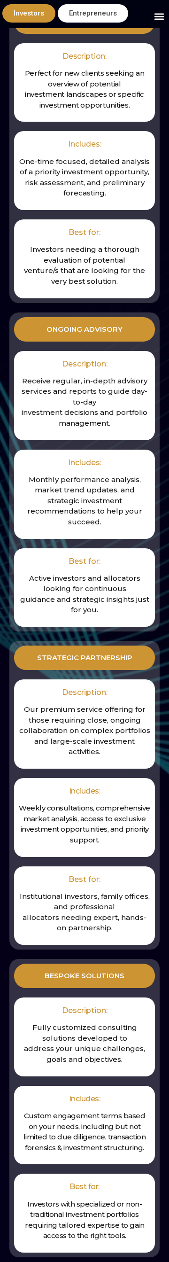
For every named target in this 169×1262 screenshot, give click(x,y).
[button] (159, 16)
